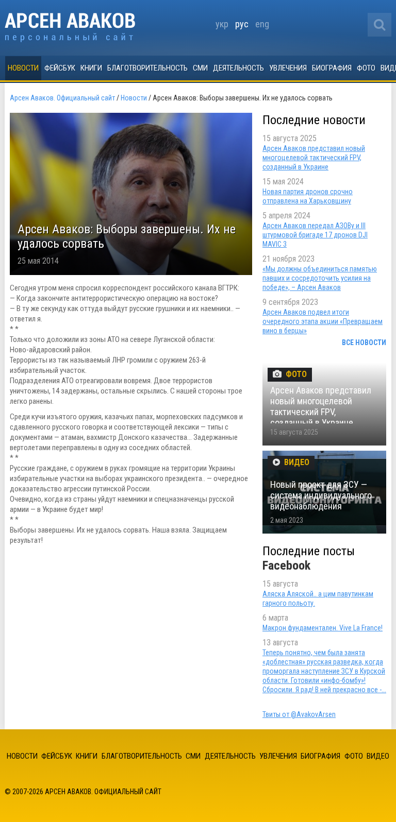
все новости (364, 342)
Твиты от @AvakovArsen (299, 714)
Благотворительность (147, 68)
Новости (23, 68)
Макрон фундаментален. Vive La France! (322, 628)
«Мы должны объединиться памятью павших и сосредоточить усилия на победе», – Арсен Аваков (319, 278)
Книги (91, 68)
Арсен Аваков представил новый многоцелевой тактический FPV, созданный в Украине (313, 157)
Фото (366, 68)
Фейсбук (59, 68)
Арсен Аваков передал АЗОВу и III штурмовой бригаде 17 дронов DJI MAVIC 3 (315, 234)
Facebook (286, 565)
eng (262, 24)
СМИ (200, 68)
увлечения (288, 68)
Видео (378, 756)
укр (222, 24)
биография (332, 68)
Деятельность (238, 68)
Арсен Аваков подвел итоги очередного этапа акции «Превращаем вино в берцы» (322, 321)
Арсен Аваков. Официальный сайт (70, 27)
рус (242, 24)
